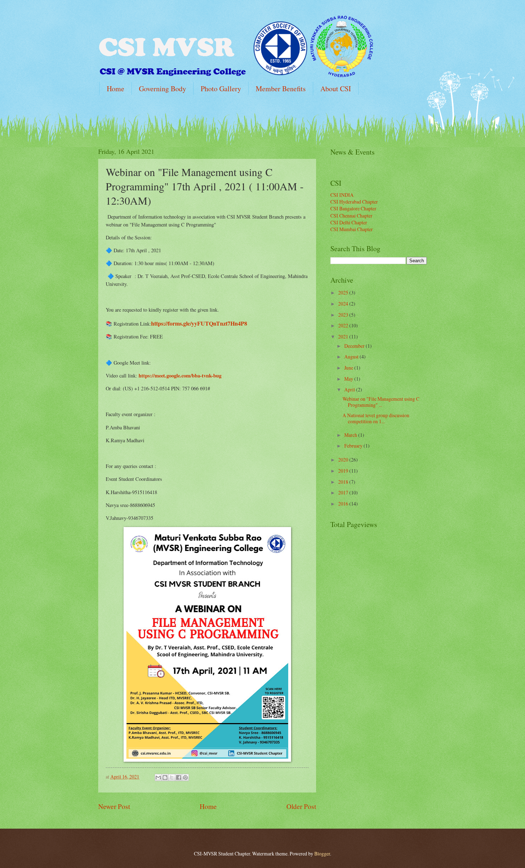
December (355, 345)
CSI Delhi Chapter (348, 222)
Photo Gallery (221, 88)
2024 (343, 303)
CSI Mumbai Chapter (351, 229)
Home (115, 88)
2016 (343, 503)
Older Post (301, 806)
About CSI (335, 88)
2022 (343, 325)
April (350, 389)
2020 (343, 459)
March (351, 434)
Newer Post (114, 806)
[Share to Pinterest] (185, 777)
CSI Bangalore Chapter (353, 208)
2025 (343, 292)
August (352, 356)
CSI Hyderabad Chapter (354, 201)
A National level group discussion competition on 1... (375, 418)
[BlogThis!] (165, 777)
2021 (343, 336)
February (354, 445)
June (349, 367)
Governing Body (162, 88)
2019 (343, 470)
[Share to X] (171, 777)
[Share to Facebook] (178, 777)
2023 (343, 314)
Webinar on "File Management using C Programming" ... (380, 401)
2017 (343, 492)
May (349, 378)
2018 (343, 481)
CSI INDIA (342, 194)
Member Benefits (281, 88)
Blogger (322, 853)
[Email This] (158, 777)
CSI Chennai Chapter (351, 215)
